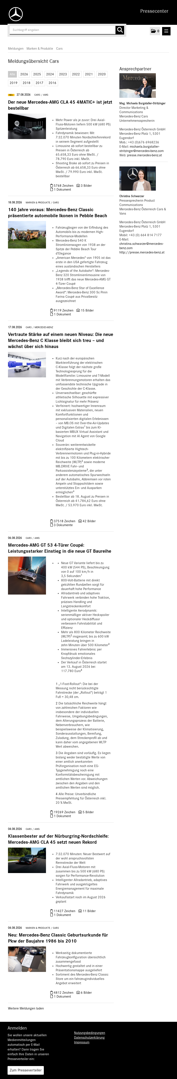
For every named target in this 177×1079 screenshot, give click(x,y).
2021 (89, 74)
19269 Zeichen (65, 812)
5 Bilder (88, 812)
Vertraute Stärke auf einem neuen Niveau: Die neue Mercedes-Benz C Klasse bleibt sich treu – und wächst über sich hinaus (60, 340)
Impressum (81, 1042)
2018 (26, 83)
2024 (50, 74)
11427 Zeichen (65, 911)
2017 (39, 83)
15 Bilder (87, 310)
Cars (59, 48)
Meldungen (16, 48)
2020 (102, 74)
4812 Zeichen (64, 992)
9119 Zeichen (64, 310)
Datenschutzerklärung (89, 1037)
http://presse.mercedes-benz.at (141, 252)
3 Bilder (86, 185)
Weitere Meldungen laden (26, 1008)
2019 (13, 83)
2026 (24, 74)
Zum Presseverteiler (26, 1070)
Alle (12, 74)
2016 (52, 83)
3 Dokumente (63, 525)
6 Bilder (86, 992)
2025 (37, 74)
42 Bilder (89, 521)
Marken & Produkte (40, 48)
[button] (155, 31)
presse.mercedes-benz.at (144, 155)
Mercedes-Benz (44, 327)
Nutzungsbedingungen (89, 1033)
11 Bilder (89, 911)
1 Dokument (62, 189)
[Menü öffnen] (166, 31)
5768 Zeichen (64, 185)
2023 (63, 74)
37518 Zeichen (65, 521)
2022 (76, 74)
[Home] (14, 14)
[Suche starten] (119, 30)
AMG (45, 94)
